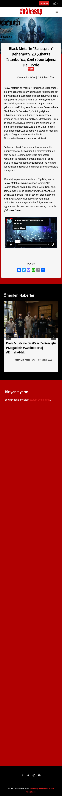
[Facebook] (22, 775)
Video (31, 69)
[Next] (53, 336)
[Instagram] (33, 775)
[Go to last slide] (8, 336)
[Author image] (12, 77)
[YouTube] (39, 775)
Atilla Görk (29, 77)
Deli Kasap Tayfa (28, 360)
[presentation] (31, 319)
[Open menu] (57, 11)
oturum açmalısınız (40, 399)
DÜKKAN (44, 3)
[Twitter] (28, 775)
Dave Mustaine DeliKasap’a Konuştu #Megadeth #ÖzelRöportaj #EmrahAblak (31, 347)
